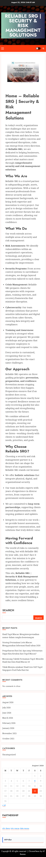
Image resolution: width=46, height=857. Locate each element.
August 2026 (7, 702)
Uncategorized (9, 754)
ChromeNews (34, 851)
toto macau (15, 828)
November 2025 (9, 733)
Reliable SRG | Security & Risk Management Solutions (23, 25)
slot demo (6, 828)
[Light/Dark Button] (38, 48)
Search (8, 610)
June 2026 (6, 712)
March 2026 (7, 718)
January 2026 (8, 728)
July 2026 (6, 707)
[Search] (43, 48)
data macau (24, 828)
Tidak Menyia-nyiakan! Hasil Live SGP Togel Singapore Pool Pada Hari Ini (22, 668)
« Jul (4, 805)
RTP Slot (8, 840)
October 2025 (8, 738)
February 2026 (8, 723)
